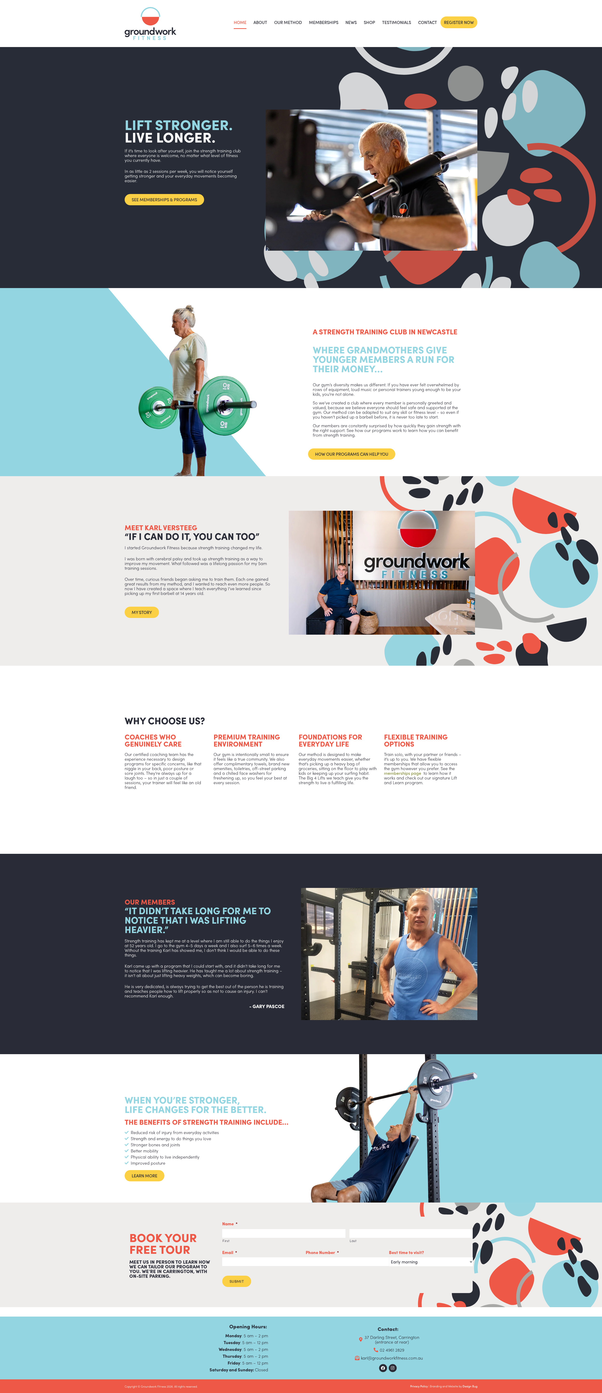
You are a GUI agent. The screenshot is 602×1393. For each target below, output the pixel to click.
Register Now (459, 22)
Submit (237, 1281)
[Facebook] (383, 1368)
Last (353, 1240)
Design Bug (470, 1386)
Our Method (288, 22)
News (351, 22)
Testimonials (396, 22)
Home (240, 22)
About (260, 22)
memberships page (402, 773)
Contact (427, 22)
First (225, 1240)
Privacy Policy (419, 1386)
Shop (369, 22)
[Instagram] (393, 1368)
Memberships (323, 22)
